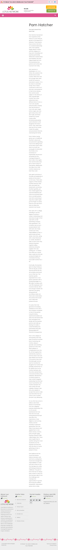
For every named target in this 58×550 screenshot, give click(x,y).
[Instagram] (52, 2)
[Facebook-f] (49, 2)
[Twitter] (34, 500)
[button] (3, 15)
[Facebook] (31, 500)
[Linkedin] (55, 2)
